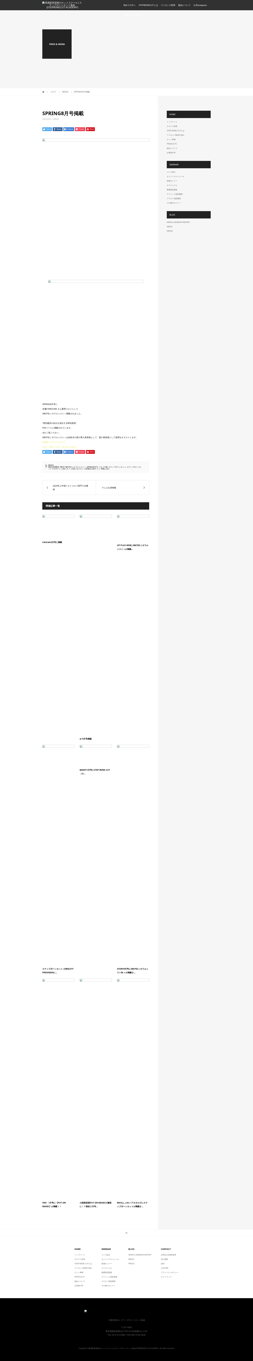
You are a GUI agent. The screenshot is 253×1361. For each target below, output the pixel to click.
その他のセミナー (174, 203)
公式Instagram (200, 5)
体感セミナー (172, 181)
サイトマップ (166, 1277)
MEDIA (56, 119)
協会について (184, 5)
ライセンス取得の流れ (175, 135)
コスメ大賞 (103, 467)
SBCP (62, 467)
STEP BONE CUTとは (175, 131)
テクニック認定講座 (175, 194)
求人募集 (164, 1259)
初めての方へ (129, 5)
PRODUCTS (172, 144)
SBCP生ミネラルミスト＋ (75, 467)
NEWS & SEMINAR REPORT (178, 222)
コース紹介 (171, 172)
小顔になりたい (77, 469)
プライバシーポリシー (169, 1272)
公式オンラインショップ (53, 442)
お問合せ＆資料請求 (132, 15)
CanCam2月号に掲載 (52, 542)
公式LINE (164, 1268)
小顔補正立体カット (92, 469)
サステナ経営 (172, 126)
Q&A (163, 1264)
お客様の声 (171, 153)
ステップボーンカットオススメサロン (59, 447)
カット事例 (171, 139)
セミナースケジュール (175, 176)
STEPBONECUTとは (148, 5)
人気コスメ (65, 469)
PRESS (170, 231)
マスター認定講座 (174, 198)
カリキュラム (172, 185)
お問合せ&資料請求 (168, 1255)
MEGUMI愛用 (53, 467)
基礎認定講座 (172, 190)
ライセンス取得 (168, 5)
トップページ (172, 122)
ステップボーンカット (117, 467)
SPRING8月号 (92, 467)
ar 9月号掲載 (86, 738)
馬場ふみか (105, 469)
